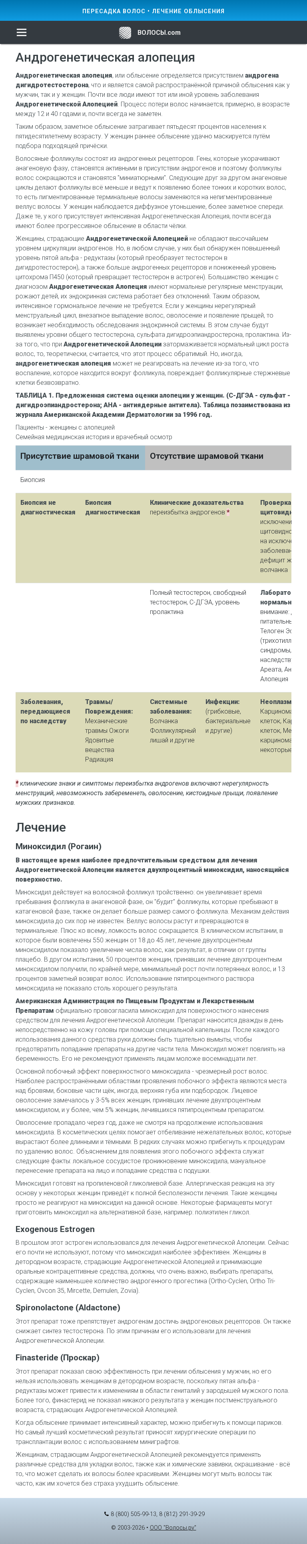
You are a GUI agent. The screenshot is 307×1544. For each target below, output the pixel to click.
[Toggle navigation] (22, 32)
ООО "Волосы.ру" (173, 1527)
